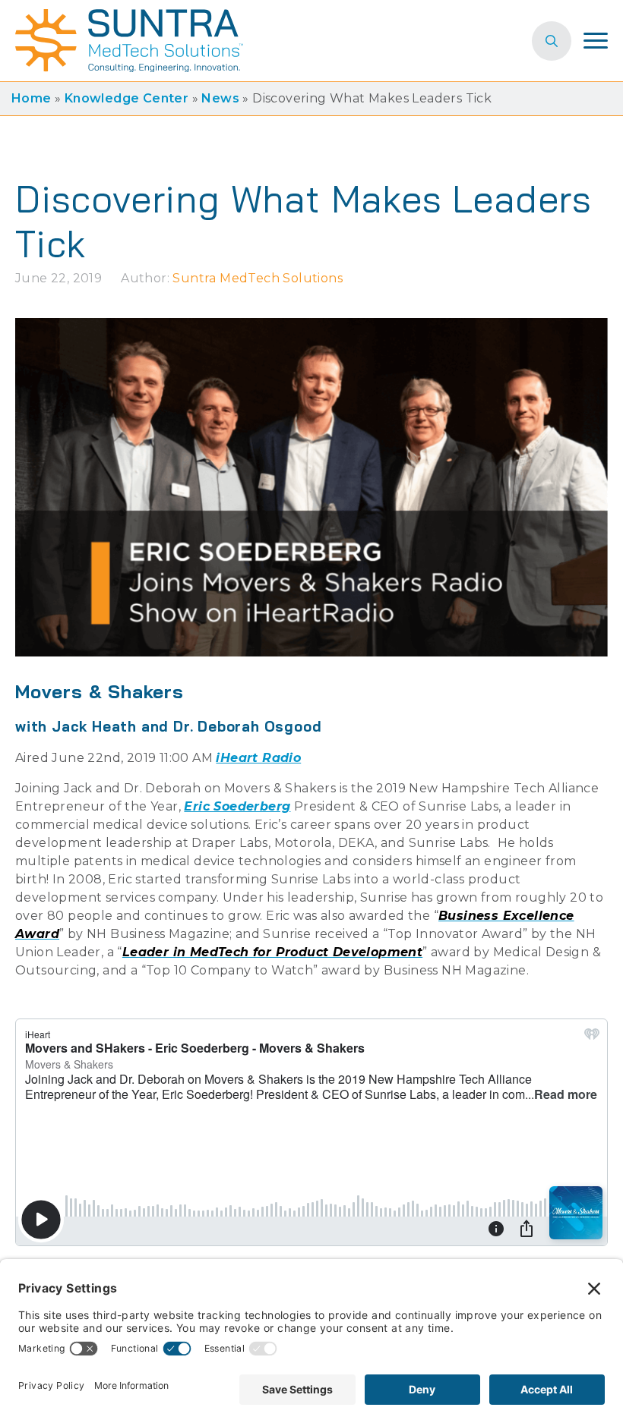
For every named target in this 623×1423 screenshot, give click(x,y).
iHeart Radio (258, 758)
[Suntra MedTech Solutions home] (129, 40)
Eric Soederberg (237, 806)
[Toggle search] (551, 41)
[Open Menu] (595, 41)
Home (31, 98)
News (220, 98)
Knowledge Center (126, 98)
